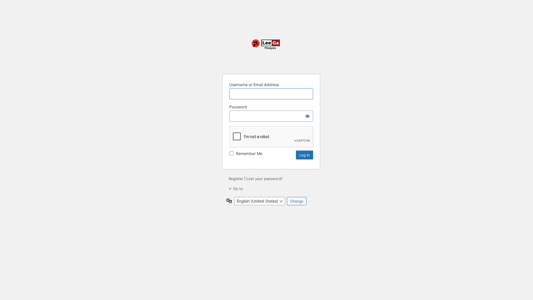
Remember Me (249, 153)
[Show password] (307, 116)
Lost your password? (265, 178)
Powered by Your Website (266, 47)
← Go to (236, 188)
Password (238, 106)
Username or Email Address (254, 84)
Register (236, 178)
